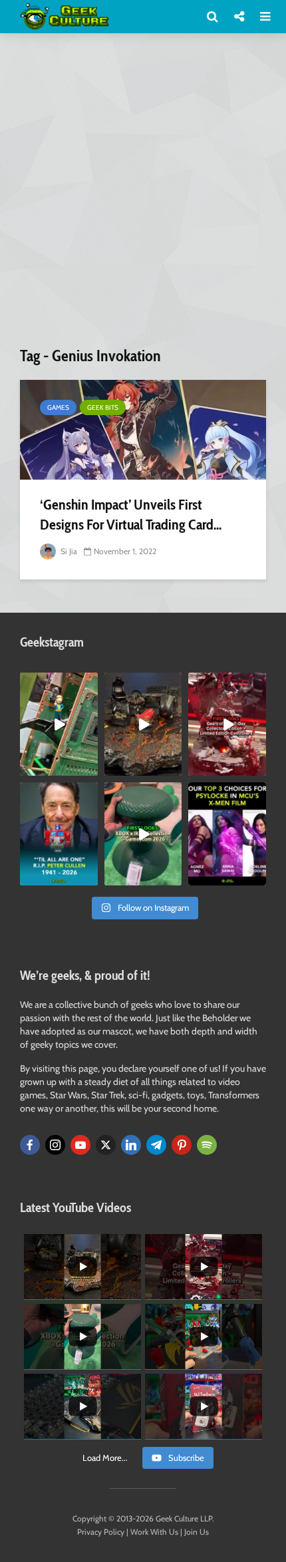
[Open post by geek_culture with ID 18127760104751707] (59, 833)
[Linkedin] (131, 1145)
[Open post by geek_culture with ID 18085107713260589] (227, 724)
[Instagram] (55, 1145)
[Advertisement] (143, 195)
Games (58, 407)
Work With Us (154, 1532)
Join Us (196, 1532)
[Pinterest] (182, 1145)
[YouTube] (80, 1145)
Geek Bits (102, 407)
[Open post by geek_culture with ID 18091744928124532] (143, 833)
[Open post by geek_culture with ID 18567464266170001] (227, 833)
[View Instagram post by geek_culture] (89, 768)
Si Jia (68, 551)
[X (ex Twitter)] (106, 1145)
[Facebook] (30, 1145)
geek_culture (58, 683)
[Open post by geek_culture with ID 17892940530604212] (59, 724)
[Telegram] (156, 1145)
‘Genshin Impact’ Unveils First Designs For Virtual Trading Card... (130, 515)
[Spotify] (207, 1145)
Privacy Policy (100, 1532)
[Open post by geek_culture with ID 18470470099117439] (143, 724)
